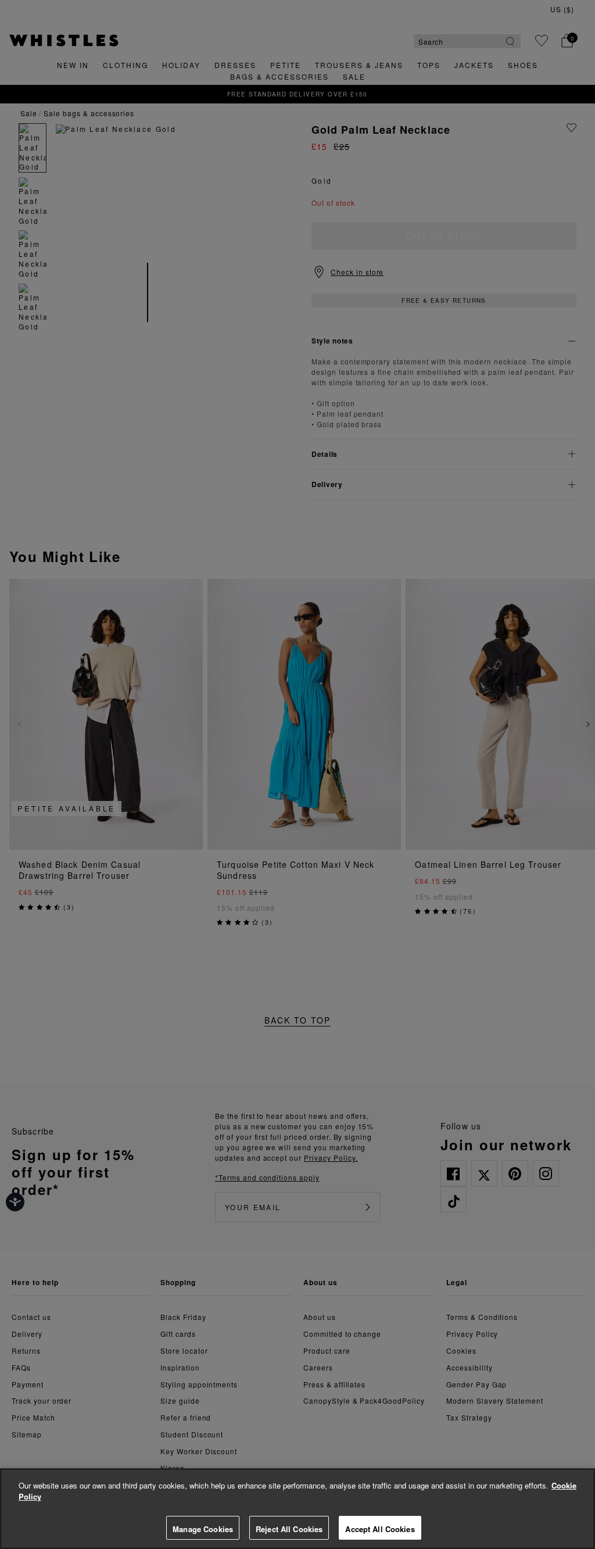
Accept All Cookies (379, 1528)
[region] (297, 1508)
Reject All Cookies (289, 1528)
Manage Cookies (203, 1528)
